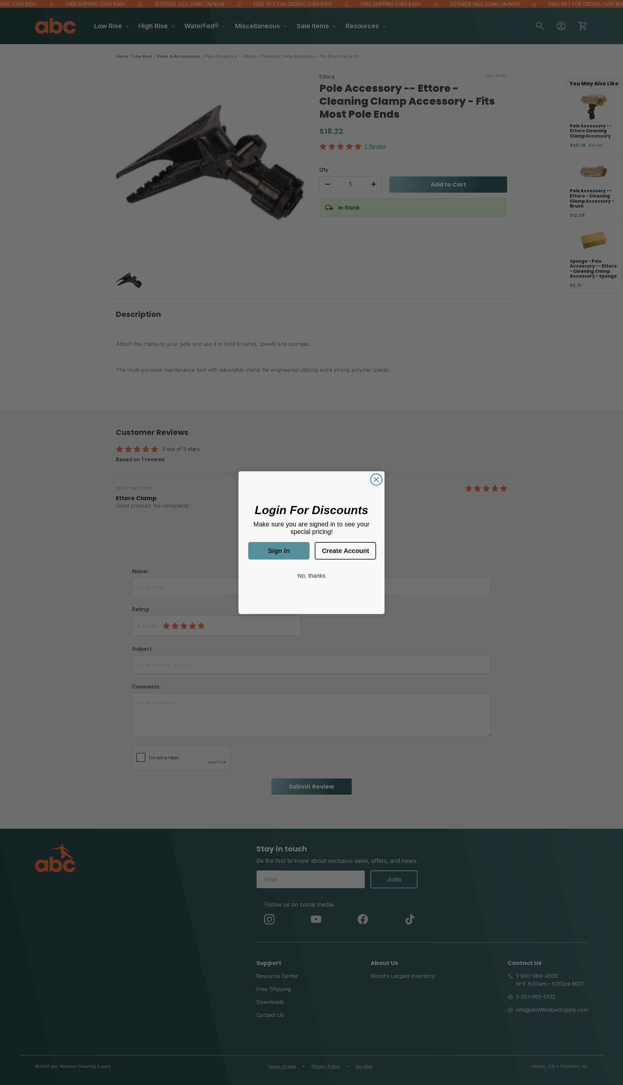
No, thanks (311, 576)
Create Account (345, 550)
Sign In (279, 550)
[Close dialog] (376, 479)
